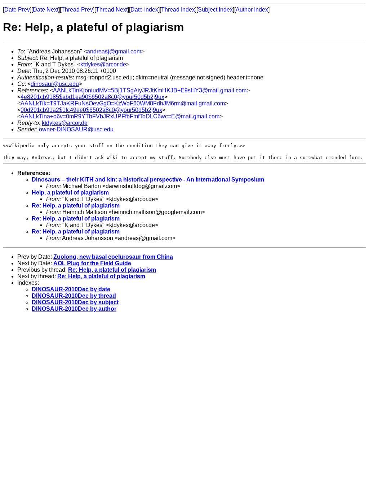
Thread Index (178, 9)
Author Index (252, 9)
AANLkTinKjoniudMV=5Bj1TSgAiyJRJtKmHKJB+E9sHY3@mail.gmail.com (149, 90)
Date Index (144, 9)
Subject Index (215, 9)
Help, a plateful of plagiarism (70, 192)
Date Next (45, 9)
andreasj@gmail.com (114, 51)
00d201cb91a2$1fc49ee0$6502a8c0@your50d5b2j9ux (91, 110)
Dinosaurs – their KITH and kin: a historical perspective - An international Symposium (148, 179)
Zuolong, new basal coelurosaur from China (113, 257)
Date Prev (17, 9)
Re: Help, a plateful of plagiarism (76, 205)
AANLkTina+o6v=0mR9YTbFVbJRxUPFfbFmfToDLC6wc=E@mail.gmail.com (120, 116)
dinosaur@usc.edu (55, 84)
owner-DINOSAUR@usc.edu (76, 129)
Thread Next (112, 9)
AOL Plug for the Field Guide (92, 263)
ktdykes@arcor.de (103, 64)
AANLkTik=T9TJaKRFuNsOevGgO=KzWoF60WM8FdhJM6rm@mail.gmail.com (123, 103)
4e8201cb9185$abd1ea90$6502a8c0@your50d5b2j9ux (92, 97)
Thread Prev (77, 9)
